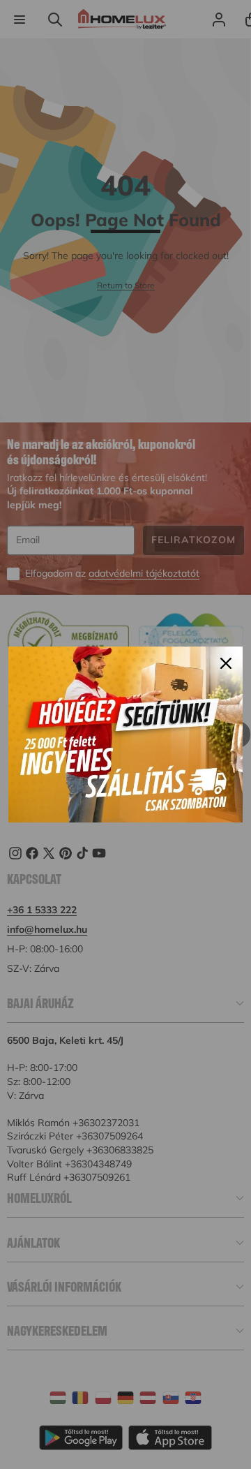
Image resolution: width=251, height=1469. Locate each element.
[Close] (226, 663)
